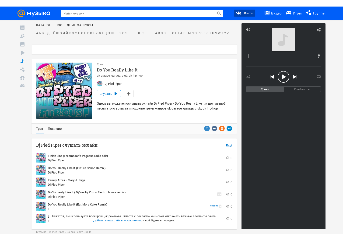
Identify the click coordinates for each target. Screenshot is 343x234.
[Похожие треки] (319, 56)
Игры (297, 13)
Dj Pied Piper (56, 160)
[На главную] (36, 13)
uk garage (103, 75)
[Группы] (22, 69)
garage (115, 75)
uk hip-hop (136, 75)
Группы (319, 13)
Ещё (229, 145)
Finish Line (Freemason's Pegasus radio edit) (78, 156)
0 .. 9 (141, 33)
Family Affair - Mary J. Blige (66, 180)
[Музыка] (22, 61)
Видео (276, 13)
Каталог (43, 25)
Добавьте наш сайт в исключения (117, 220)
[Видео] (22, 53)
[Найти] (219, 13)
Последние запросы (74, 25)
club (124, 75)
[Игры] (22, 86)
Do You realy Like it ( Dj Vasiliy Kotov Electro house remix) (87, 192)
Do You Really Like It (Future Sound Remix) (76, 168)
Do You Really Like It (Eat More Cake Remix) (77, 204)
